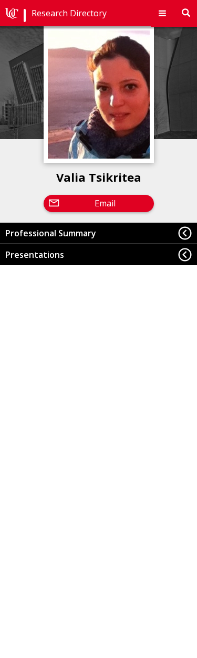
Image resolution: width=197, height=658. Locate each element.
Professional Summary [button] (50, 233)
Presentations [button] (34, 254)
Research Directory (69, 13)
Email (105, 203)
